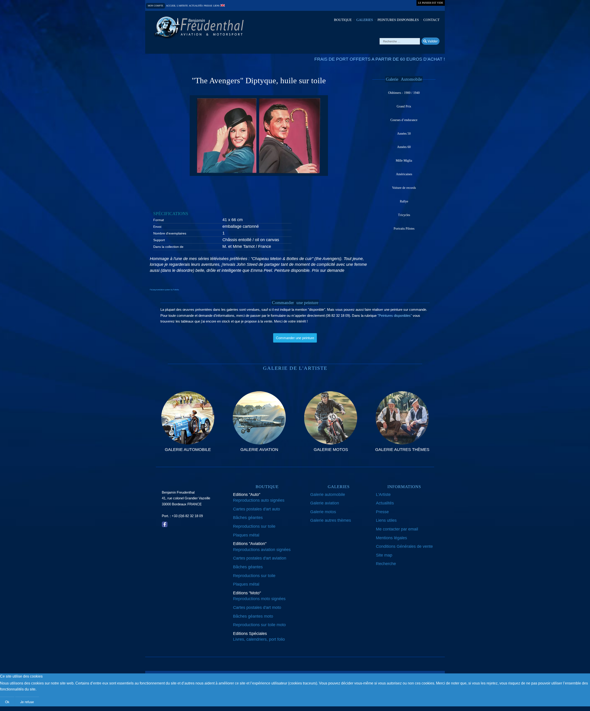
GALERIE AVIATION (259, 449)
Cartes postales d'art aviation (259, 558)
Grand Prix (404, 106)
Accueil (171, 6)
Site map (384, 555)
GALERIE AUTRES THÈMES (402, 449)
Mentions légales (391, 538)
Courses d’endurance (403, 120)
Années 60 (404, 147)
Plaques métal (246, 535)
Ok (7, 701)
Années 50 (404, 133)
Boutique (343, 20)
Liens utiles (386, 520)
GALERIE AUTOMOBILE (188, 449)
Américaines (404, 174)
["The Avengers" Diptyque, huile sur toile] (259, 135)
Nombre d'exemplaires (169, 233)
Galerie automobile (327, 494)
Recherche (386, 563)
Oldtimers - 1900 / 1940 (404, 93)
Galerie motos (323, 512)
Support (159, 240)
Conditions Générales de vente (404, 546)
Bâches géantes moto (253, 616)
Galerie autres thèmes (330, 520)
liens (216, 6)
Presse (208, 6)
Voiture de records (404, 188)
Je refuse (27, 701)
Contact (431, 20)
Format (158, 220)
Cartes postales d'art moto (257, 607)
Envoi (157, 226)
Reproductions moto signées (259, 598)
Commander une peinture (295, 338)
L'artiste (182, 6)
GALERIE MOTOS (331, 449)
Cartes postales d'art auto (256, 509)
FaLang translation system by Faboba (164, 290)
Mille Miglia (404, 160)
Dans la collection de (168, 247)
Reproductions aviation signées (262, 549)
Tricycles (404, 215)
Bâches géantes (248, 517)
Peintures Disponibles (398, 20)
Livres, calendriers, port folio (259, 639)
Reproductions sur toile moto (259, 624)
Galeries (364, 20)
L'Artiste (383, 494)
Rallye (404, 201)
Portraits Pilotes (404, 228)
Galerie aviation (324, 503)
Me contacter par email (397, 529)
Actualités (196, 6)
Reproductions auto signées (258, 500)
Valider (432, 41)
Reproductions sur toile (254, 526)
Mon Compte (155, 5)
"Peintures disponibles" (395, 315)
